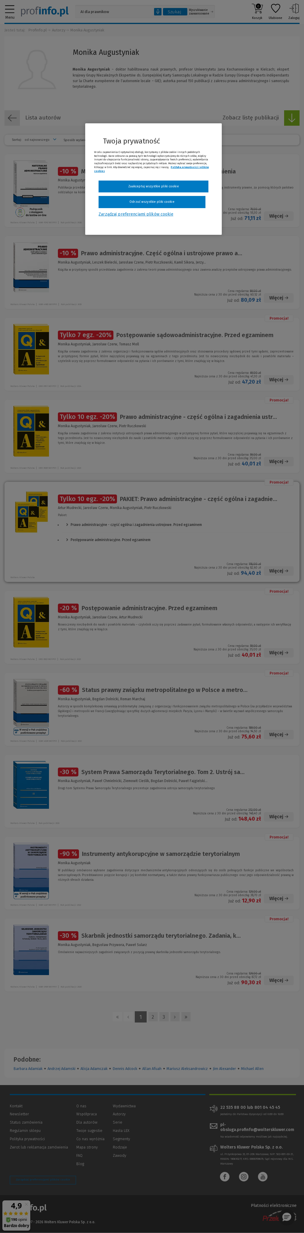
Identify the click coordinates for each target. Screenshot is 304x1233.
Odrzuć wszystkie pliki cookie (151, 202)
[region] (153, 179)
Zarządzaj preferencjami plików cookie (136, 214)
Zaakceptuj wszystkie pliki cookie (153, 186)
